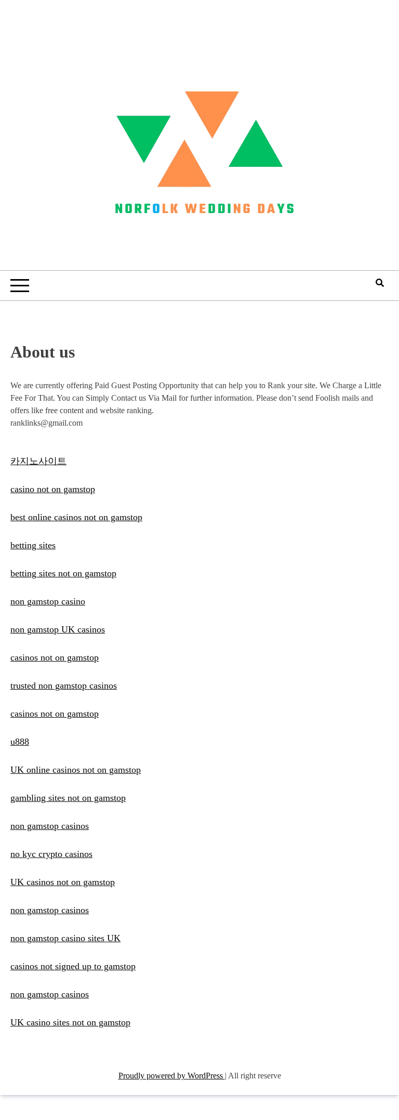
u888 (19, 741)
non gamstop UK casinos (57, 629)
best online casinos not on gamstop (76, 517)
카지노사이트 (38, 461)
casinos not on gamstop (54, 657)
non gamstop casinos (49, 826)
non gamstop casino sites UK (65, 938)
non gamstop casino (47, 601)
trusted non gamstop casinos (63, 685)
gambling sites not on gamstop (68, 798)
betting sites (33, 545)
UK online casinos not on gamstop (75, 770)
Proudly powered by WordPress (171, 1075)
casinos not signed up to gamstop (73, 966)
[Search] (380, 283)
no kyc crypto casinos (51, 854)
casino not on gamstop (52, 489)
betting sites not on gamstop (63, 573)
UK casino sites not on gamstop (70, 1022)
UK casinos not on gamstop (62, 882)
